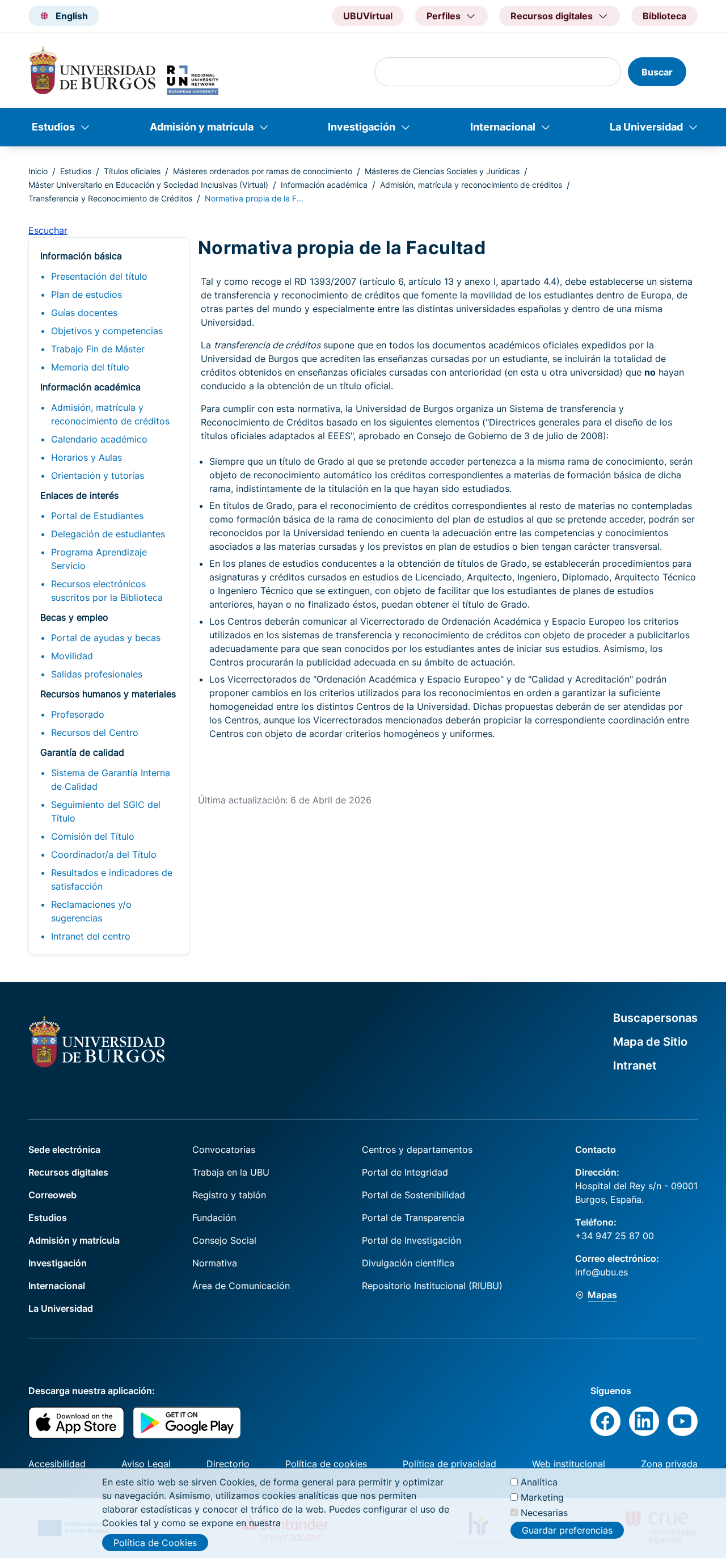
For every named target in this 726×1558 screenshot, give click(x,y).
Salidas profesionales (96, 674)
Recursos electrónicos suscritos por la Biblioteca (107, 590)
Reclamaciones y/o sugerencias (91, 911)
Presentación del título (99, 276)
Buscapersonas (655, 1018)
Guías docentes (84, 312)
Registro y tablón (229, 1195)
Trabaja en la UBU (230, 1172)
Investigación (361, 127)
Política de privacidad (449, 1463)
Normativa (214, 1263)
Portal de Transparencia (413, 1217)
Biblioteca (664, 16)
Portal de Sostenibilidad (413, 1195)
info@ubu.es (601, 1272)
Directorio (228, 1463)
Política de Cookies (155, 1542)
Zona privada (669, 1463)
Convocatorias (223, 1149)
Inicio (38, 171)
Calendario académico (99, 439)
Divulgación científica (408, 1263)
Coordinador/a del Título (104, 854)
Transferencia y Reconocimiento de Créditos (110, 198)
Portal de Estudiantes (97, 515)
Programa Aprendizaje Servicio (99, 558)
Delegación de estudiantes (108, 534)
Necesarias (544, 1512)
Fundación (214, 1217)
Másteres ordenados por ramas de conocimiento (262, 171)
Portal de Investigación (411, 1240)
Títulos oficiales (132, 171)
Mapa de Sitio (650, 1042)
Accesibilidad (57, 1463)
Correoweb (52, 1195)
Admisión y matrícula (202, 127)
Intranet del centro (90, 936)
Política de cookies (326, 1463)
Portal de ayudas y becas (106, 637)
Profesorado (77, 714)
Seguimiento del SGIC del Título (106, 811)
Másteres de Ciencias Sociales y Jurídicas (442, 171)
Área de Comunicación (241, 1285)
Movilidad (72, 656)
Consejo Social (224, 1240)
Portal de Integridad (405, 1172)
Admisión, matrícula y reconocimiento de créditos (471, 185)
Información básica (81, 256)
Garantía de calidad (82, 752)
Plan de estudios (86, 294)
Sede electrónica (64, 1149)
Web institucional (568, 1463)
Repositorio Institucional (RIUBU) (432, 1285)
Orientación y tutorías (97, 475)
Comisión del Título (92, 836)
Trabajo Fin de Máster (98, 349)
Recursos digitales (68, 1172)
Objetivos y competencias (107, 330)
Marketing (542, 1497)
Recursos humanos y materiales (108, 694)
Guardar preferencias (567, 1529)
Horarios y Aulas (86, 457)
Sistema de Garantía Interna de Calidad (110, 779)
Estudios (53, 127)
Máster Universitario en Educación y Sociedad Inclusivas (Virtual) (148, 185)
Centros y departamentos (417, 1149)
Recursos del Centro (94, 732)
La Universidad (646, 127)
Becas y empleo (74, 617)
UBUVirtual (367, 16)
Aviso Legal (146, 1463)
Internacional (502, 127)
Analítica (539, 1482)
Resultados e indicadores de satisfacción (111, 879)
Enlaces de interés (79, 495)
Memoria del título (90, 367)
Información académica (324, 185)
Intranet (635, 1065)
